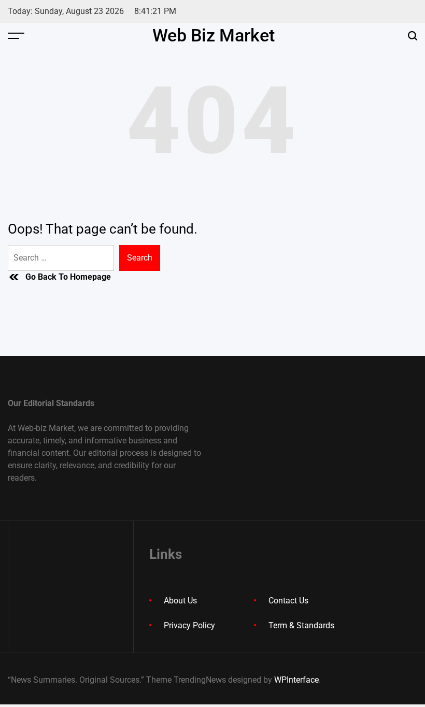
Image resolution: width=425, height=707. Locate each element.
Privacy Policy (189, 625)
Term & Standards (301, 625)
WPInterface (296, 680)
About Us (180, 600)
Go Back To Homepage (68, 277)
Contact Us (288, 600)
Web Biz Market (213, 35)
